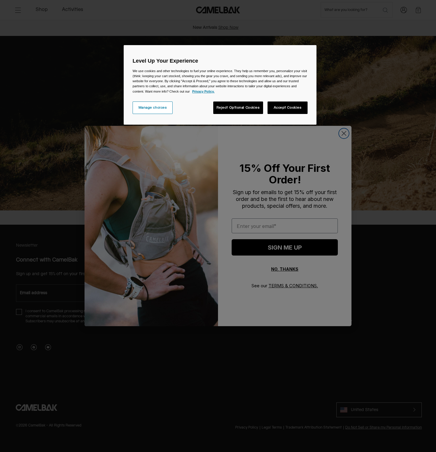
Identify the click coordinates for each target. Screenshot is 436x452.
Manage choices (153, 107)
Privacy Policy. (203, 91)
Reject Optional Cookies (238, 107)
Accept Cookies (288, 107)
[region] (220, 84)
